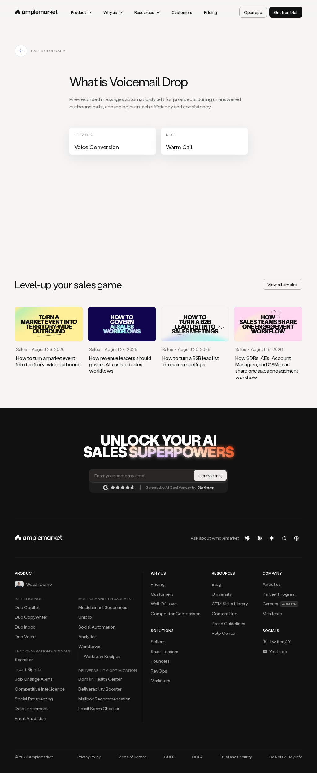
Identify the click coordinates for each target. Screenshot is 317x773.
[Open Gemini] (271, 538)
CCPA (197, 756)
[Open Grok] (284, 538)
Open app (253, 12)
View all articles (282, 284)
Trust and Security (236, 756)
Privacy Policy (89, 756)
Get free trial (285, 12)
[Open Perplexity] (296, 538)
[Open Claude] (259, 538)
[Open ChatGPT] (247, 538)
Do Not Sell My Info (285, 756)
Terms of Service (132, 756)
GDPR (169, 756)
